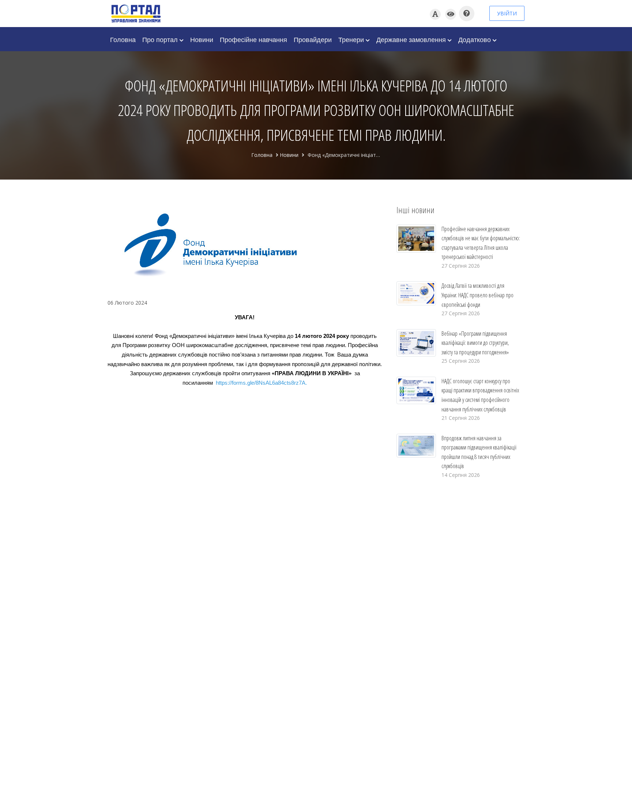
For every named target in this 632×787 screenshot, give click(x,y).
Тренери (352, 39)
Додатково (475, 39)
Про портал (161, 39)
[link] (260, 383)
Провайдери (313, 39)
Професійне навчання (253, 39)
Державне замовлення (412, 39)
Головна (123, 39)
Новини (201, 39)
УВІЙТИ (507, 13)
